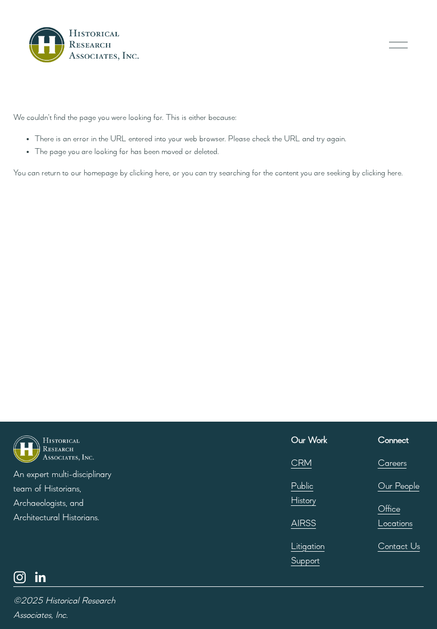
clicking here (149, 173)
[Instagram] (19, 577)
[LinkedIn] (40, 577)
